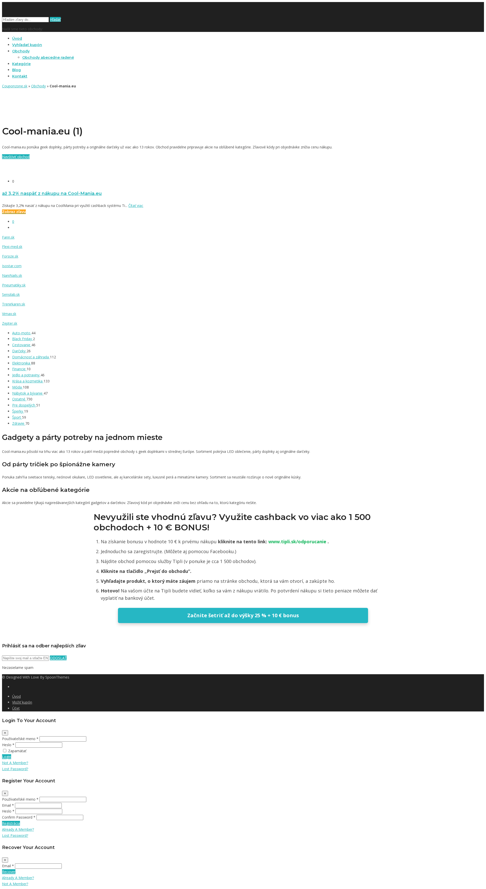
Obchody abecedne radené (48, 57)
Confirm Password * (18, 817)
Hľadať (55, 19)
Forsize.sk (10, 256)
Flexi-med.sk (12, 246)
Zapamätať (17, 750)
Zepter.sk (9, 323)
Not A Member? (15, 762)
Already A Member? (18, 829)
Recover (8, 871)
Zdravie (18, 423)
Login (6, 756)
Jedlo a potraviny (26, 375)
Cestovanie (21, 344)
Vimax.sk (9, 313)
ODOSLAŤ (58, 657)
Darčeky (19, 351)
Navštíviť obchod (16, 156)
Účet (16, 708)
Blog (16, 70)
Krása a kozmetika (28, 381)
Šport (17, 417)
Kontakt (19, 76)
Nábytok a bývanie (28, 393)
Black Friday (22, 338)
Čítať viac (135, 205)
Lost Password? (15, 768)
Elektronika (21, 363)
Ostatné (19, 399)
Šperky (18, 411)
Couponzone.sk (14, 86)
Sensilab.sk (11, 294)
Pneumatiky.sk (14, 285)
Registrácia (11, 823)
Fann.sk (8, 237)
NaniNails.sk (12, 275)
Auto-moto (21, 333)
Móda (17, 387)
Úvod (17, 38)
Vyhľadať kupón (27, 45)
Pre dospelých (24, 405)
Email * (8, 805)
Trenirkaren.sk (13, 304)
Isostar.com (12, 265)
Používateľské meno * (20, 738)
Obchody (21, 51)
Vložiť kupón (22, 702)
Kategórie (21, 64)
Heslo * (8, 744)
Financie (19, 368)
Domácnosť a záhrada (31, 357)
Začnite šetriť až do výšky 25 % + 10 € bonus (243, 615)
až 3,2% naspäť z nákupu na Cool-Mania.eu (52, 193)
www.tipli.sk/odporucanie (298, 541)
